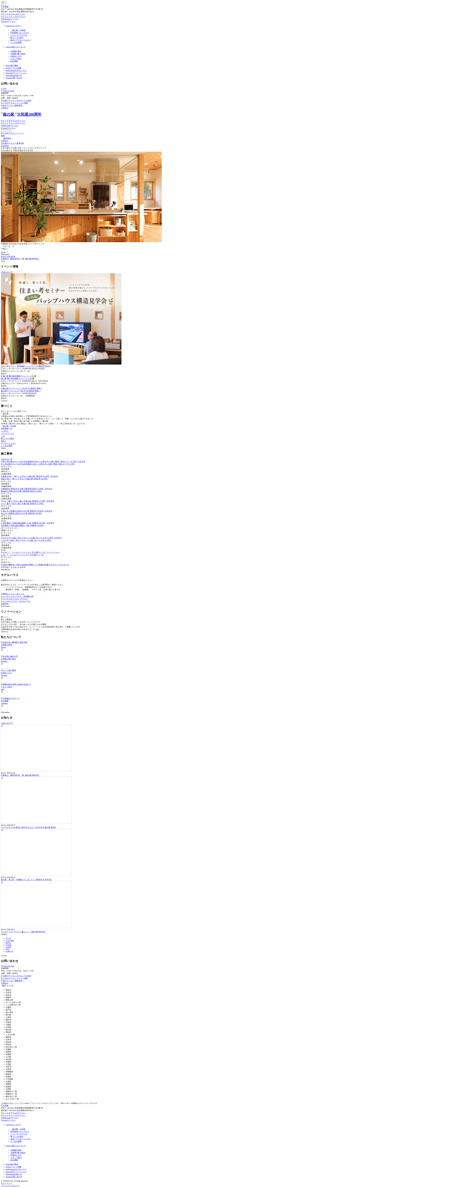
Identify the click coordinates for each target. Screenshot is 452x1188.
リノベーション (16, 73)
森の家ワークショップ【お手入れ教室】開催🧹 (21, 391)
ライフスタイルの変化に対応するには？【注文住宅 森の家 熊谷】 (28, 827)
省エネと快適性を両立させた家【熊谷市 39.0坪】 (21, 513)
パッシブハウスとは (18, 35)
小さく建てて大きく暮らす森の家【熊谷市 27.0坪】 (22, 504)
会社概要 (14, 61)
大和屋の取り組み (17, 54)
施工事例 (12, 66)
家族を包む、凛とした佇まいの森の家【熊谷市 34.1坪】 (24, 479)
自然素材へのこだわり (19, 33)
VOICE (9, 945)
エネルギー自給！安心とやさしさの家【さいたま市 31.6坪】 (26, 540)
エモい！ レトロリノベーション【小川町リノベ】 (22, 555)
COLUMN (10, 941)
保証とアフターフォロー (20, 40)
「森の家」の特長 (17, 30)
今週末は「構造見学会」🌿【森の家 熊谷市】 (20, 775)
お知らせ (14, 75)
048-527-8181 (9, 91)
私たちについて (16, 47)
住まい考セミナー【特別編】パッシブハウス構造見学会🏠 (25, 366)
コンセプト (13, 26)
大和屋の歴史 (16, 51)
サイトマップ (6, 1183)
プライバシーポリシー (10, 1186)
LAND (8, 947)
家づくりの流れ (17, 38)
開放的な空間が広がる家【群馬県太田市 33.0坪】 (21, 491)
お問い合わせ (14, 78)
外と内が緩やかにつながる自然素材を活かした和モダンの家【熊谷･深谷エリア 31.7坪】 (38, 464)
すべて (8, 938)
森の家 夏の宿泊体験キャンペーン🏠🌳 (17, 379)
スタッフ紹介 (16, 59)
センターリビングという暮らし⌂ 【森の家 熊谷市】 (23, 932)
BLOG (8, 943)
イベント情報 (13, 68)
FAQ (7, 949)
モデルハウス (16, 70)
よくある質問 (16, 43)
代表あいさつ (16, 56)
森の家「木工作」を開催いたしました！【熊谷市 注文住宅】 (26, 880)
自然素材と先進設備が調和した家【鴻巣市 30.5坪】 (22, 526)
